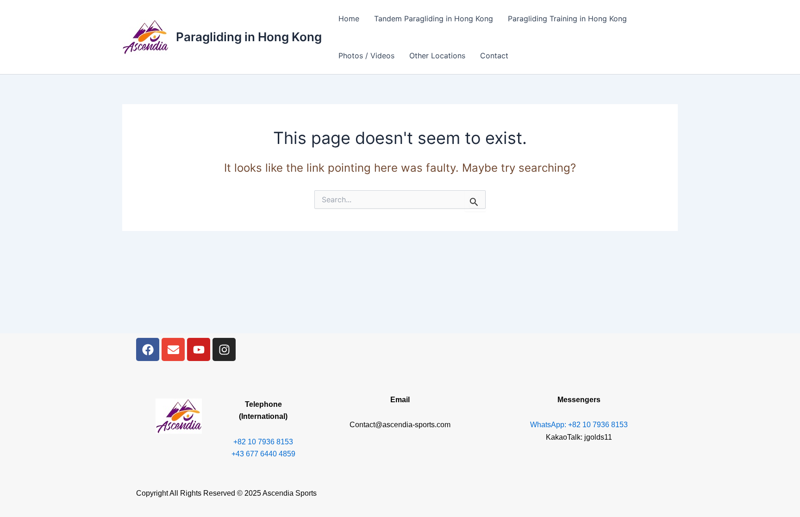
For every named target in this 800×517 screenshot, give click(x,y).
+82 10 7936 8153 (263, 442)
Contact (494, 55)
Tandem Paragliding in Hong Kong (433, 18)
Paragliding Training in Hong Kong (567, 18)
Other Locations (437, 55)
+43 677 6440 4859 (263, 454)
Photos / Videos (366, 55)
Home (348, 18)
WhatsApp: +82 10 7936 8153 (579, 425)
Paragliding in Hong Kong (249, 37)
